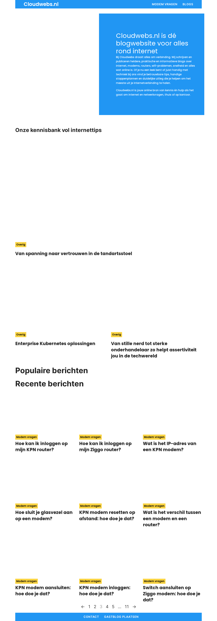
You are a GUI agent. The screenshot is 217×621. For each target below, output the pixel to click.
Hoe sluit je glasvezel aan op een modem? (44, 515)
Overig (20, 244)
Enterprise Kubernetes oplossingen (55, 344)
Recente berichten (49, 383)
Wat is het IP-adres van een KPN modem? (169, 447)
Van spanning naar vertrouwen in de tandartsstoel (74, 254)
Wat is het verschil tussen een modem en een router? (172, 518)
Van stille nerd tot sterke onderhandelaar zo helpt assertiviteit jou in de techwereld (153, 350)
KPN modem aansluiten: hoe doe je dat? (43, 591)
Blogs (188, 4)
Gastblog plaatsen (121, 616)
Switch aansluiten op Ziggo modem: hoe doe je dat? (171, 594)
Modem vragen (164, 4)
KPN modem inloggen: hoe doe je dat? (104, 591)
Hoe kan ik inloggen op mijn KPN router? (41, 447)
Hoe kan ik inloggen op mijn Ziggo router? (105, 447)
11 (127, 606)
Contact (91, 616)
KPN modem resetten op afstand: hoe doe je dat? (107, 515)
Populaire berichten (51, 370)
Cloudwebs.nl (41, 4)
